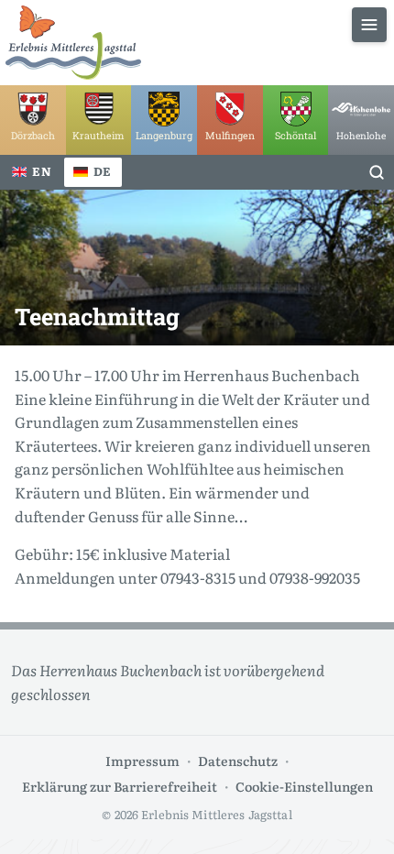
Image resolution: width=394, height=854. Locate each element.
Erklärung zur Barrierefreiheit (119, 785)
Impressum (142, 760)
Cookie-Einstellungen (304, 785)
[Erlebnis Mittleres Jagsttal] (73, 42)
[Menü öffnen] (369, 24)
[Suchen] (376, 172)
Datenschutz (238, 760)
